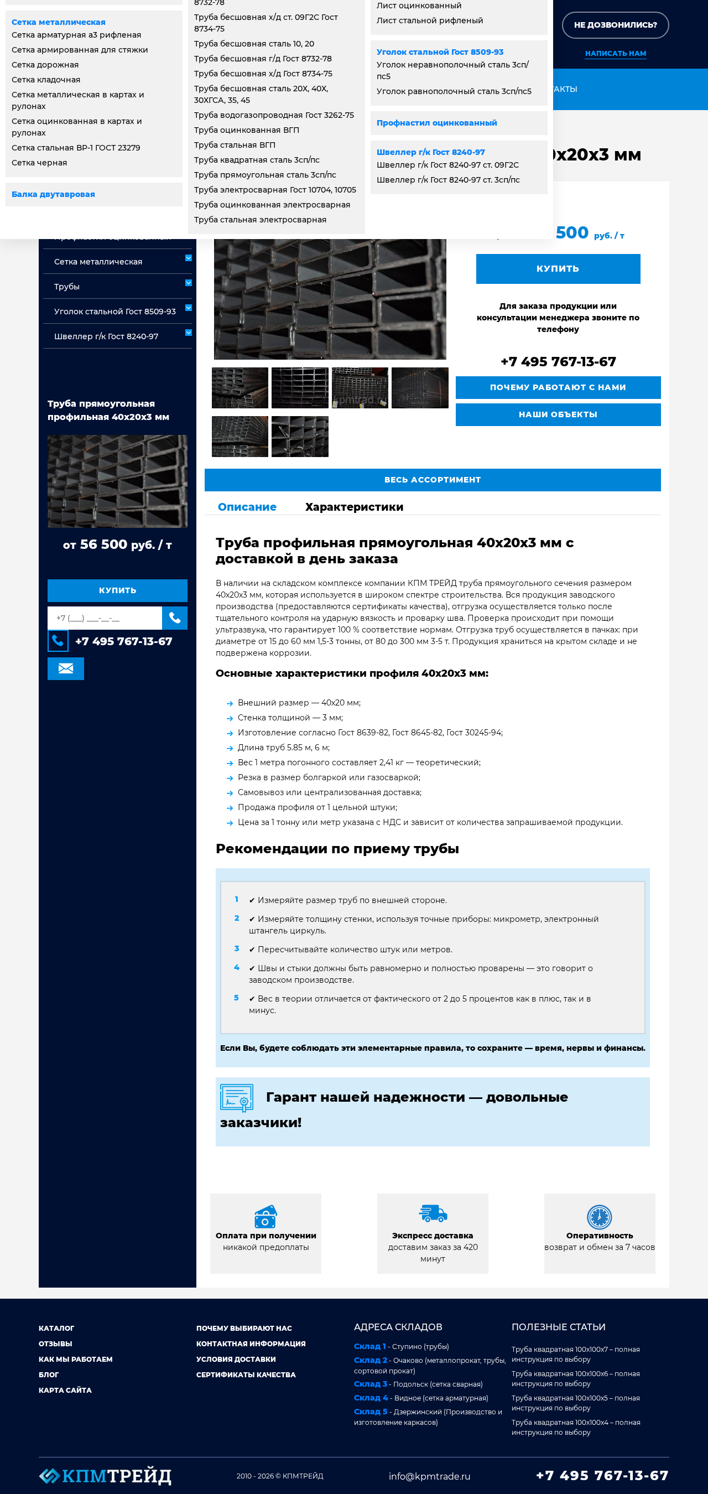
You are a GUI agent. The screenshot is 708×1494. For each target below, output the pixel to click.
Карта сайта (65, 1390)
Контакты (554, 89)
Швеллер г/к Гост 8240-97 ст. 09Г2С (448, 165)
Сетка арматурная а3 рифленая (77, 35)
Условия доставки (236, 1359)
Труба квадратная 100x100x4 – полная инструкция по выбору (576, 1427)
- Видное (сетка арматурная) (421, 1398)
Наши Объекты (558, 414)
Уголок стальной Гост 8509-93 (440, 52)
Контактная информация (251, 1344)
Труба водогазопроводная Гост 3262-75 (274, 115)
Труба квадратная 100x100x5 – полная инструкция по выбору (576, 1403)
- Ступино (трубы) (401, 1346)
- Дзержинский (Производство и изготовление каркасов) (428, 1416)
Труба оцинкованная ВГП (247, 130)
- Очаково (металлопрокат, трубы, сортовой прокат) (430, 1365)
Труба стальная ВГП (235, 145)
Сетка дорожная (45, 65)
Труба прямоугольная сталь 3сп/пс (265, 175)
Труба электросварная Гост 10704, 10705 (275, 190)
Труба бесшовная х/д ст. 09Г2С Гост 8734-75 (266, 23)
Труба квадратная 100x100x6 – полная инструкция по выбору (576, 1379)
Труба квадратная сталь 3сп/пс (257, 160)
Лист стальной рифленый (430, 20)
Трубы (67, 287)
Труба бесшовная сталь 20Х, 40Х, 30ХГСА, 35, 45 (261, 94)
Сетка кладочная (46, 80)
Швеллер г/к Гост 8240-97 (431, 152)
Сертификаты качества (246, 1375)
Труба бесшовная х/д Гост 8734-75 (263, 74)
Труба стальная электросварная (260, 220)
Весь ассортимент (432, 480)
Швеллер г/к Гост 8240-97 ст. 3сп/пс (448, 180)
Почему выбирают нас (244, 1328)
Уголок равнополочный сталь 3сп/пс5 (454, 91)
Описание (247, 506)
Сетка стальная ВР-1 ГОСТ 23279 (76, 148)
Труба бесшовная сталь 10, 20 (254, 44)
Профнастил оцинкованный (437, 123)
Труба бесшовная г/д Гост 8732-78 (263, 59)
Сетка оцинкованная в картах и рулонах (77, 127)
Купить (118, 590)
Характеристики (354, 506)
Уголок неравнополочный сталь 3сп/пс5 (453, 70)
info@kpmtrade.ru (430, 1476)
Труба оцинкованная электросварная (272, 205)
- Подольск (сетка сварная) (418, 1384)
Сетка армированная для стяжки (80, 50)
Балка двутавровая (53, 194)
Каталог (56, 1328)
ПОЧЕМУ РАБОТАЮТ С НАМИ (558, 387)
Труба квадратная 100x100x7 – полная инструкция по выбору (576, 1354)
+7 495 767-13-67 (124, 641)
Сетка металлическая (59, 22)
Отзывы (55, 1344)
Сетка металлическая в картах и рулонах (78, 100)
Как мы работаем (76, 1359)
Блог (49, 1375)
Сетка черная (39, 163)
